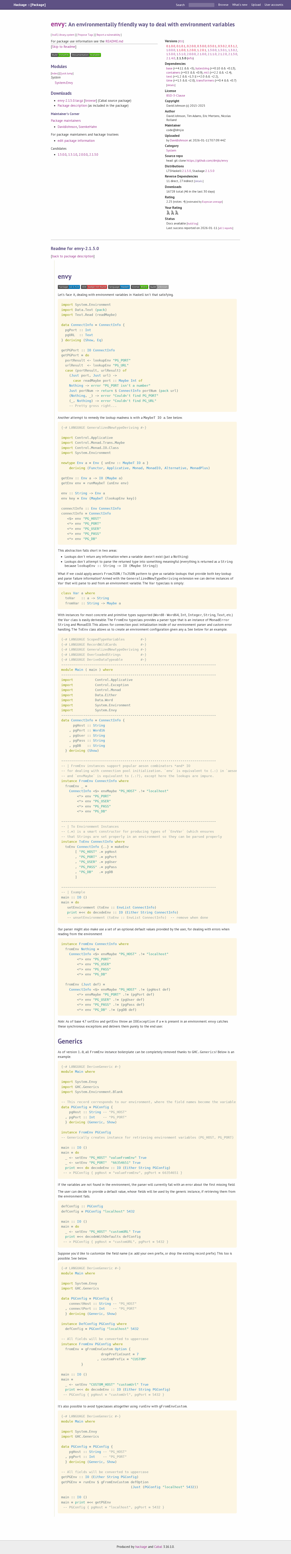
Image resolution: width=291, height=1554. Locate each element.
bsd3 (55, 34)
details (171, 85)
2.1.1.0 (212, 54)
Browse (223, 5)
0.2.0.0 (191, 46)
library (62, 34)
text (169, 76)
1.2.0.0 (191, 50)
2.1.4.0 (170, 58)
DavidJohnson (67, 127)
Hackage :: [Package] (29, 5)
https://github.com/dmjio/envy (207, 160)
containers (173, 72)
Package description (72, 105)
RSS (181, 41)
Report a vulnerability (108, 34)
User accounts (273, 5)
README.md (114, 41)
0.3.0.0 (201, 46)
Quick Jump (66, 73)
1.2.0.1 (201, 50)
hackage (141, 1546)
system (70, 34)
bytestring (202, 68)
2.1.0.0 (201, 54)
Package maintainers (66, 120)
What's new (239, 5)
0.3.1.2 (232, 46)
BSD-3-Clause (175, 95)
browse (90, 100)
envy (58, 23)
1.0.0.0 (170, 50)
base (169, 68)
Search (180, 5)
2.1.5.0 (186, 171)
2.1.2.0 (222, 54)
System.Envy (64, 83)
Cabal (158, 1546)
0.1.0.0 (170, 46)
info (190, 58)
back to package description (72, 256)
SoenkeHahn (88, 127)
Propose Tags (85, 34)
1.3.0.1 (222, 50)
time (169, 80)
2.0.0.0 (83, 154)
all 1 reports (225, 228)
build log (192, 223)
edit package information (76, 140)
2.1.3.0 (93, 154)
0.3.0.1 (212, 46)
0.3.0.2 (222, 46)
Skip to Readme (63, 46)
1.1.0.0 (181, 50)
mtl (206, 72)
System (171, 150)
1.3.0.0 (212, 50)
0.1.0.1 (181, 46)
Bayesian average (212, 201)
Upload (256, 5)
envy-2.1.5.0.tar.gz (70, 100)
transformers (205, 80)
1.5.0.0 (62, 154)
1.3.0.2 (232, 50)
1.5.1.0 (72, 154)
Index (55, 73)
